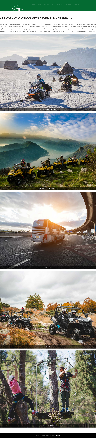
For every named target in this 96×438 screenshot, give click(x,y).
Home (33, 5)
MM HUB (58, 435)
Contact (76, 5)
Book (53, 5)
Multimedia (60, 5)
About (39, 5)
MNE (33, 12)
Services (46, 5)
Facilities (68, 5)
